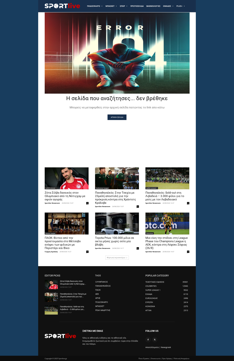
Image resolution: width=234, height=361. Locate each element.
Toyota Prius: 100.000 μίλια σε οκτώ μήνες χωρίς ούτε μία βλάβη (114, 241)
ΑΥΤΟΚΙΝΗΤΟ (100, 233)
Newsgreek (166, 347)
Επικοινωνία (155, 358)
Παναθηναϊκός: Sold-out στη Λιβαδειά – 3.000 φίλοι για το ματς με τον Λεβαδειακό (164, 196)
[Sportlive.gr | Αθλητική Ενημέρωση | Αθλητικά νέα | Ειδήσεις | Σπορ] (60, 335)
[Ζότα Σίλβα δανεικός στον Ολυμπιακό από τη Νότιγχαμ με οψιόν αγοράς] (67, 178)
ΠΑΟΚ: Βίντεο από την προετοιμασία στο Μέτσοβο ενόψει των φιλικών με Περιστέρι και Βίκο (63, 243)
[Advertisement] (117, 140)
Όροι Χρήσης (167, 358)
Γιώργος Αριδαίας (51, 252)
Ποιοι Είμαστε (144, 358)
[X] (154, 339)
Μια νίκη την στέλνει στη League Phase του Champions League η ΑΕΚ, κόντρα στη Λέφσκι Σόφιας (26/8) (166, 243)
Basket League (50, 233)
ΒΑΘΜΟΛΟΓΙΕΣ (153, 6)
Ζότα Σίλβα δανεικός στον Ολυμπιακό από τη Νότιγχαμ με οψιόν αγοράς (65, 196)
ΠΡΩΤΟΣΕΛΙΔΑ (137, 6)
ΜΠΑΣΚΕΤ (109, 6)
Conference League (102, 188)
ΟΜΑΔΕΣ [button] (167, 6)
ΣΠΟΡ (122, 6)
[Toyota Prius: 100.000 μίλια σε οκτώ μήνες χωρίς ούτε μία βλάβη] (117, 223)
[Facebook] (148, 339)
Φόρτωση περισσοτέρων (116, 257)
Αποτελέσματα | (152, 347)
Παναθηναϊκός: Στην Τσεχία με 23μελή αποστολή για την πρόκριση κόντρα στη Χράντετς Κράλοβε (115, 197)
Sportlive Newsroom (52, 203)
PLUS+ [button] (179, 6)
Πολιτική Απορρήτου (181, 358)
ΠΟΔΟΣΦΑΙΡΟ (93, 6)
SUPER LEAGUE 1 (51, 188)
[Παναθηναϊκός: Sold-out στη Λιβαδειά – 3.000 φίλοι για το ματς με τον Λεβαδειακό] (167, 178)
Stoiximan (149, 233)
